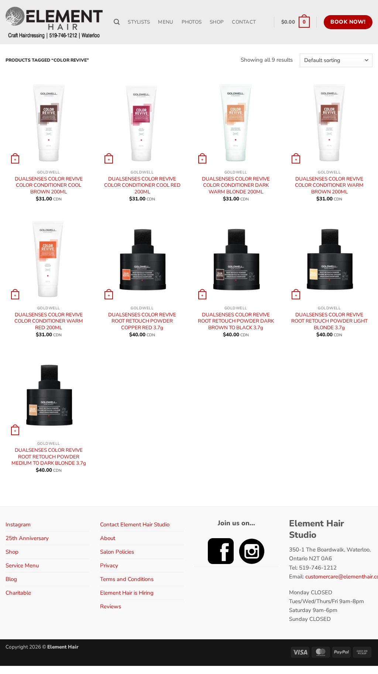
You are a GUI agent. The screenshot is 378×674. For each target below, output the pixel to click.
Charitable (18, 592)
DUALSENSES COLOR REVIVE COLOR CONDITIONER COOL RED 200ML (142, 185)
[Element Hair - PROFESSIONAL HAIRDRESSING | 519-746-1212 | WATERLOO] (54, 22)
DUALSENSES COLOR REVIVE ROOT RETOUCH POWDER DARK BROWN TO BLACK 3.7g (236, 321)
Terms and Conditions (127, 579)
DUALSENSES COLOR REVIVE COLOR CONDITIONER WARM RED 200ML (48, 321)
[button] (295, 22)
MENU (165, 21)
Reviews (110, 606)
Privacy (109, 565)
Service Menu (22, 565)
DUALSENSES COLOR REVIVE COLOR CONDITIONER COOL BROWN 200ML (49, 185)
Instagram (18, 524)
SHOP (217, 21)
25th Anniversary (27, 538)
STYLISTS (139, 21)
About (107, 538)
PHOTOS (192, 21)
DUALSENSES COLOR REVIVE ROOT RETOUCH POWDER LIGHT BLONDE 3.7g (329, 321)
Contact (244, 21)
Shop (12, 552)
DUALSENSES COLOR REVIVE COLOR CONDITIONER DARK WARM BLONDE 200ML (236, 185)
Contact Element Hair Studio (134, 524)
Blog (11, 579)
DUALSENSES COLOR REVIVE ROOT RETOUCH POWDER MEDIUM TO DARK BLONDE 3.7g (48, 457)
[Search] (117, 22)
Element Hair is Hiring (127, 592)
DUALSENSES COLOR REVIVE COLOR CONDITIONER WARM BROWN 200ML (329, 185)
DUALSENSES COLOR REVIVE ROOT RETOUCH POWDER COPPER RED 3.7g (142, 321)
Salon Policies (117, 552)
